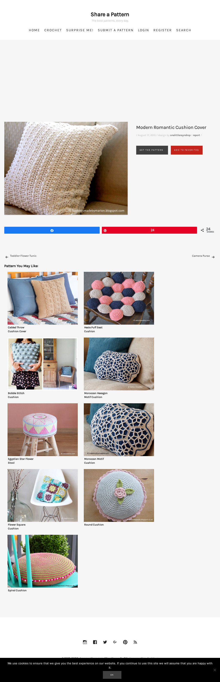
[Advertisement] (110, 86)
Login (143, 30)
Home (34, 30)
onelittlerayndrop (180, 135)
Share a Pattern (110, 14)
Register (162, 30)
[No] (214, 670)
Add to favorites (186, 150)
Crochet (53, 30)
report (196, 135)
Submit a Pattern (116, 30)
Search (183, 30)
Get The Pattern (151, 150)
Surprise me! (79, 30)
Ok (112, 675)
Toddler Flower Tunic (23, 255)
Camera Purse (201, 255)
